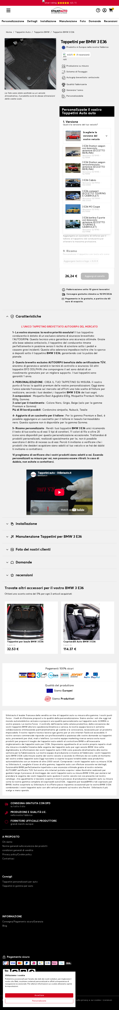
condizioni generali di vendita (17, 850)
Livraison (107, 1000)
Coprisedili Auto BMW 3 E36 (79, 642)
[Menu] (27, 10)
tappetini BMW (19, 727)
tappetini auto (89, 721)
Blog (4, 926)
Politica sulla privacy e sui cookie (84, 1000)
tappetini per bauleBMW (79, 782)
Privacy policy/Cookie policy (17, 854)
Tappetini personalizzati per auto (20, 882)
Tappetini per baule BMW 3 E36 (25, 642)
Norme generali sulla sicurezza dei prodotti (24, 846)
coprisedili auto (52, 782)
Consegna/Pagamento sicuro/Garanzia (22, 922)
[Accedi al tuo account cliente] (104, 10)
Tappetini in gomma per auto (17, 886)
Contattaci (8, 859)
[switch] (13, 21)
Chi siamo (7, 842)
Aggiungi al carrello (95, 276)
